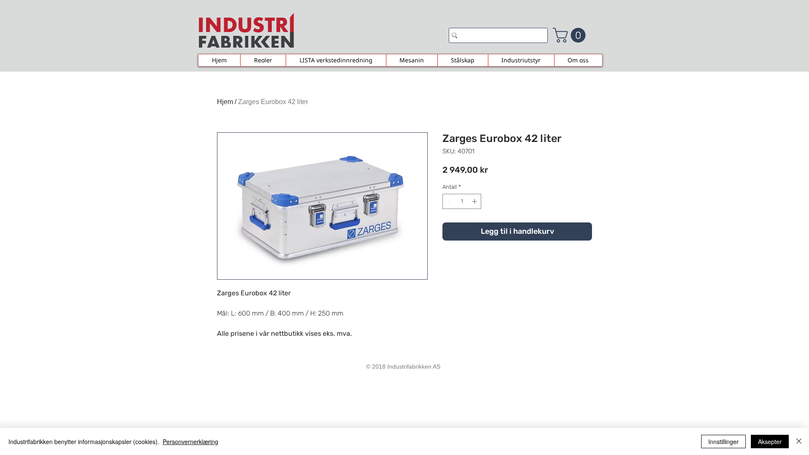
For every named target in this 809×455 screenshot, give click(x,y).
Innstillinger (723, 441)
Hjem (225, 101)
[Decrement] (449, 201)
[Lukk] (799, 441)
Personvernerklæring (190, 441)
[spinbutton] (462, 201)
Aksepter (770, 441)
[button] (571, 35)
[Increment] (475, 201)
